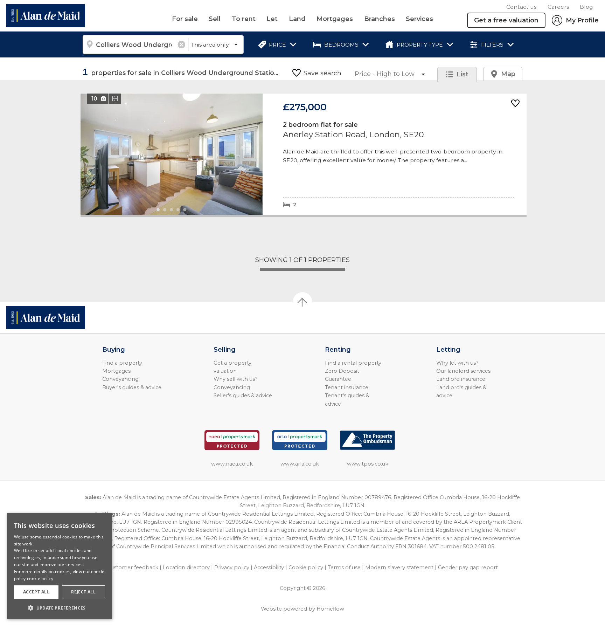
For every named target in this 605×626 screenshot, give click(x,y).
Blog (586, 7)
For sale (185, 19)
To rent (244, 19)
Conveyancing (120, 379)
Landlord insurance (460, 379)
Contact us (521, 7)
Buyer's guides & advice (131, 387)
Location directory (186, 567)
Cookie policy (305, 567)
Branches (379, 19)
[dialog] (59, 566)
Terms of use (344, 567)
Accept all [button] (36, 592)
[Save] (515, 104)
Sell (215, 19)
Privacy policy (231, 567)
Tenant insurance (346, 387)
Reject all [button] (83, 592)
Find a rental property (353, 363)
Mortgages (335, 19)
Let (272, 19)
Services (419, 19)
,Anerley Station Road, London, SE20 (304, 154)
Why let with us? (457, 363)
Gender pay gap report (468, 567)
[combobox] (135, 44)
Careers (558, 7)
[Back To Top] (302, 302)
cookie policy (40, 579)
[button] (59, 608)
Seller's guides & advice (243, 395)
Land (297, 19)
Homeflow (330, 609)
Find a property (122, 363)
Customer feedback (132, 567)
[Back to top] (45, 317)
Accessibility (269, 567)
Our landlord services (463, 371)
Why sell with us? (236, 379)
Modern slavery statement (399, 567)
